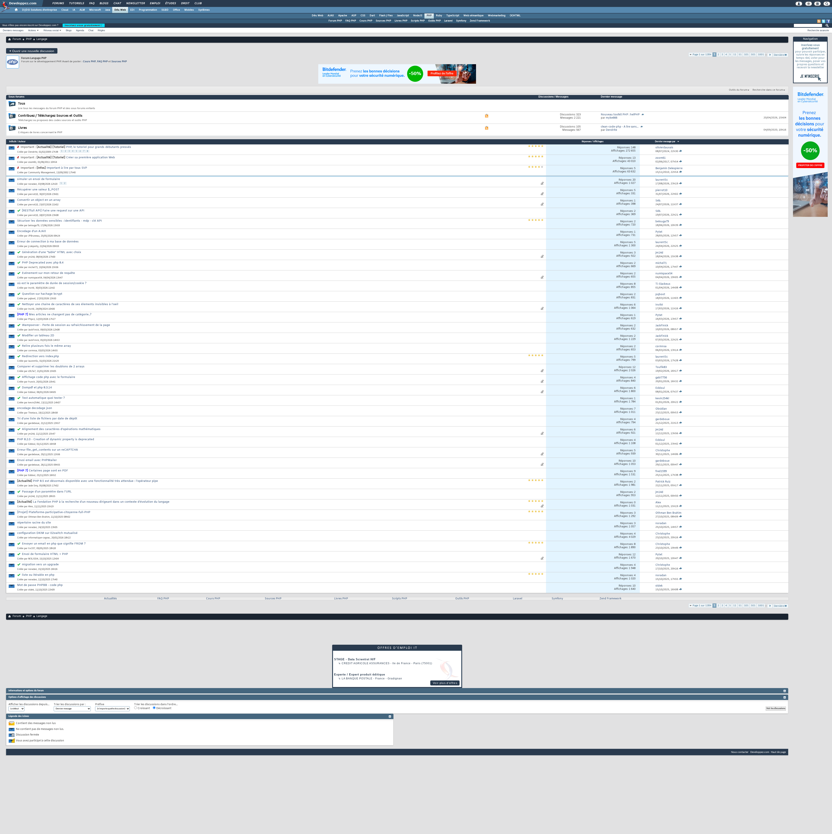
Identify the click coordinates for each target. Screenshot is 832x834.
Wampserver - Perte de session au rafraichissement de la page (66, 325)
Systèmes (204, 9)
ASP (353, 15)
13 (633, 158)
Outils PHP (434, 20)
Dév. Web (120, 9)
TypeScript (452, 15)
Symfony (461, 20)
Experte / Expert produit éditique (359, 674)
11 (734, 54)
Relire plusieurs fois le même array (46, 346)
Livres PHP (401, 20)
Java (107, 9)
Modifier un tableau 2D (38, 335)
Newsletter (135, 3)
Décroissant (163, 708)
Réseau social (51, 30)
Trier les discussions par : (70, 704)
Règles (101, 30)
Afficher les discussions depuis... (28, 704)
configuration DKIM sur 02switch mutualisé (47, 533)
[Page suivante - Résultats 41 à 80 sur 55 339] (770, 606)
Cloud (64, 9)
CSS (363, 15)
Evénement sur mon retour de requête (48, 273)
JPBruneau (33, 236)
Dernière (779, 606)
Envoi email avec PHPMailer (37, 460)
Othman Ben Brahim (39, 517)
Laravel (448, 20)
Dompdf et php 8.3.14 (37, 387)
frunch (31, 382)
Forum (17, 39)
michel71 (33, 267)
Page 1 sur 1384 (702, 54)
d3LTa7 (32, 371)
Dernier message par (665, 142)
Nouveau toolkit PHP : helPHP (620, 114)
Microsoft (95, 9)
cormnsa (32, 350)
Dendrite (32, 152)
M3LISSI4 (33, 559)
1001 (761, 54)
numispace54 (35, 277)
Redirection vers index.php (40, 356)
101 (746, 54)
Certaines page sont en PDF (48, 471)
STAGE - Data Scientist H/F (355, 659)
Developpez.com (759, 752)
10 (633, 461)
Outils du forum (738, 90)
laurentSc (33, 361)
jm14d (31, 257)
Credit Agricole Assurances (366, 663)
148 (633, 147)
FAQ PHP (350, 20)
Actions (32, 30)
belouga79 (33, 225)
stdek (31, 590)
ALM (82, 9)
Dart (372, 15)
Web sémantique (473, 15)
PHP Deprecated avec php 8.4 (42, 263)
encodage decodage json (34, 408)
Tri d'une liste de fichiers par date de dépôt (47, 418)
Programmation (148, 9)
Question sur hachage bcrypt (42, 294)
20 (633, 180)
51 (740, 54)
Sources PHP (383, 20)
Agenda (80, 30)
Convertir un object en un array (38, 200)
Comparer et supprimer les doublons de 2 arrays (50, 366)
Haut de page (778, 752)
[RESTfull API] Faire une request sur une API (53, 211)
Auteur (22, 142)
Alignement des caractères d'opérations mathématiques (61, 429)
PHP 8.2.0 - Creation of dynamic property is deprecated (55, 439)
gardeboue (33, 423)
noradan (32, 184)
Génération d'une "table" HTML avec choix (51, 252)
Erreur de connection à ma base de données (48, 242)
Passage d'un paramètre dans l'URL (47, 492)
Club (198, 3)
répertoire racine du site (34, 523)
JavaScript (403, 15)
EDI (132, 9)
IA (74, 9)
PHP (429, 15)
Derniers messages (13, 30)
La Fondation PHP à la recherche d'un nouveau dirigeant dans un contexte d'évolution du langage (101, 502)
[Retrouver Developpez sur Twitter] (823, 21)
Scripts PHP (418, 20)
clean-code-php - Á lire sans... (620, 127)
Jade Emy (33, 485)
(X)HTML (515, 15)
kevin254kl (34, 402)
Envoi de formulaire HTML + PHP (45, 554)
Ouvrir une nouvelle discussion (31, 51)
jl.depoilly (33, 246)
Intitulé (12, 142)
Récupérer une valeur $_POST (38, 189)
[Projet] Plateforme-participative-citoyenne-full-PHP (53, 512)
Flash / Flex (386, 15)
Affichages (598, 142)
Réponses (586, 142)
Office (176, 9)
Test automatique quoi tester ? (43, 398)
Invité (31, 288)
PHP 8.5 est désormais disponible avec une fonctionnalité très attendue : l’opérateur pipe (95, 481)
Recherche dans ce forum (767, 90)
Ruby (439, 15)
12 (633, 367)
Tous (21, 104)
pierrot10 (33, 194)
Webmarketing (496, 15)
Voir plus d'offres (445, 683)
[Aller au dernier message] (680, 151)
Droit (185, 3)
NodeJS (417, 15)
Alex (30, 506)
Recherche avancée (818, 30)
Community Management (41, 172)
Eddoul (31, 392)
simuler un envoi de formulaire (38, 179)
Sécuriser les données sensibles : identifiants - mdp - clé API (59, 221)
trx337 (31, 548)
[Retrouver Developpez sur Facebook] (828, 21)
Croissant (143, 708)
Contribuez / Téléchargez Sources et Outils (50, 116)
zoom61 (32, 162)
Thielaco (32, 413)
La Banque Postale (357, 678)
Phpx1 (31, 319)
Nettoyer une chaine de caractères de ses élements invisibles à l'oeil (70, 304)
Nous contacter (740, 752)
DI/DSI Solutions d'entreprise (39, 9)
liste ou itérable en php (38, 575)
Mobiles (189, 9)
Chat (117, 3)
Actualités (110, 598)
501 (753, 54)
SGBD (165, 9)
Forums (58, 3)
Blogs (104, 3)
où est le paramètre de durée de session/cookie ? (51, 283)
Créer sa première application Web (90, 157)
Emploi (154, 3)
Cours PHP (365, 20)
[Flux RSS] (819, 21)
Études (170, 3)
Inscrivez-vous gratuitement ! (83, 25)
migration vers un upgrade (40, 564)
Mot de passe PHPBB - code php (40, 585)
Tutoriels (76, 3)
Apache (342, 15)
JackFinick (33, 330)
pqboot (32, 298)
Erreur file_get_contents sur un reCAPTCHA (47, 450)
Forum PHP (335, 20)
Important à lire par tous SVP (67, 168)
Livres (22, 128)
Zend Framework (480, 20)
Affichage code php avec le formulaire (48, 377)
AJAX (331, 15)
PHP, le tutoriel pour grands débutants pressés (98, 147)
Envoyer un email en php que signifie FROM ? (54, 544)
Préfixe (99, 704)
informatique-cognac (39, 537)
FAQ (92, 3)
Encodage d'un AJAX (31, 231)
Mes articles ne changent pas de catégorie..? (60, 314)
